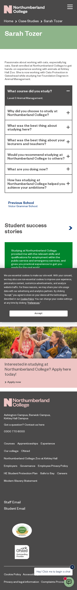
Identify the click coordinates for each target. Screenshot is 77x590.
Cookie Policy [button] (27, 299)
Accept (38, 313)
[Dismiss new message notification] (72, 567)
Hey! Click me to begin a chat (53, 571)
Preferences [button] (34, 302)
